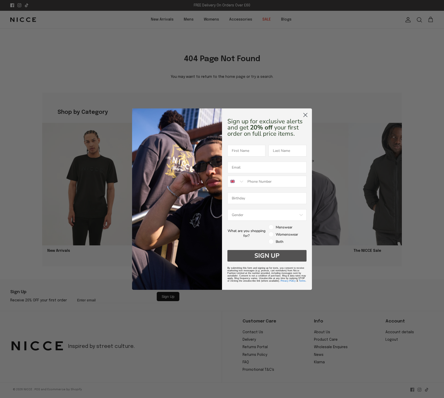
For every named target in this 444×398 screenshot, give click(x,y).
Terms (302, 281)
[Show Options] (301, 214)
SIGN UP (267, 256)
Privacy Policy (288, 281)
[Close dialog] (305, 114)
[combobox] (236, 181)
